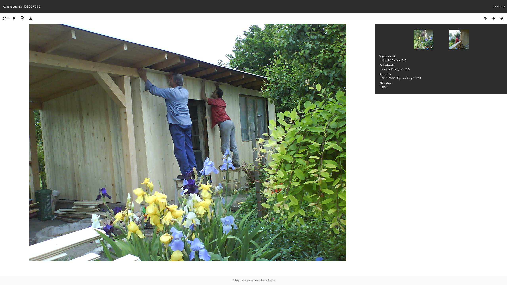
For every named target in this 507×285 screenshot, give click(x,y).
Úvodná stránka (12, 6)
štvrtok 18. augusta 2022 (395, 69)
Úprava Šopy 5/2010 (409, 78)
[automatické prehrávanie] (14, 18)
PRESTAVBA (388, 78)
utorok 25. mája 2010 (393, 60)
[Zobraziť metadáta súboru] (22, 18)
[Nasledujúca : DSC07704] (502, 18)
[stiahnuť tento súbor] (31, 18)
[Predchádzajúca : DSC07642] (493, 18)
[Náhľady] (485, 18)
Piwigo (271, 280)
